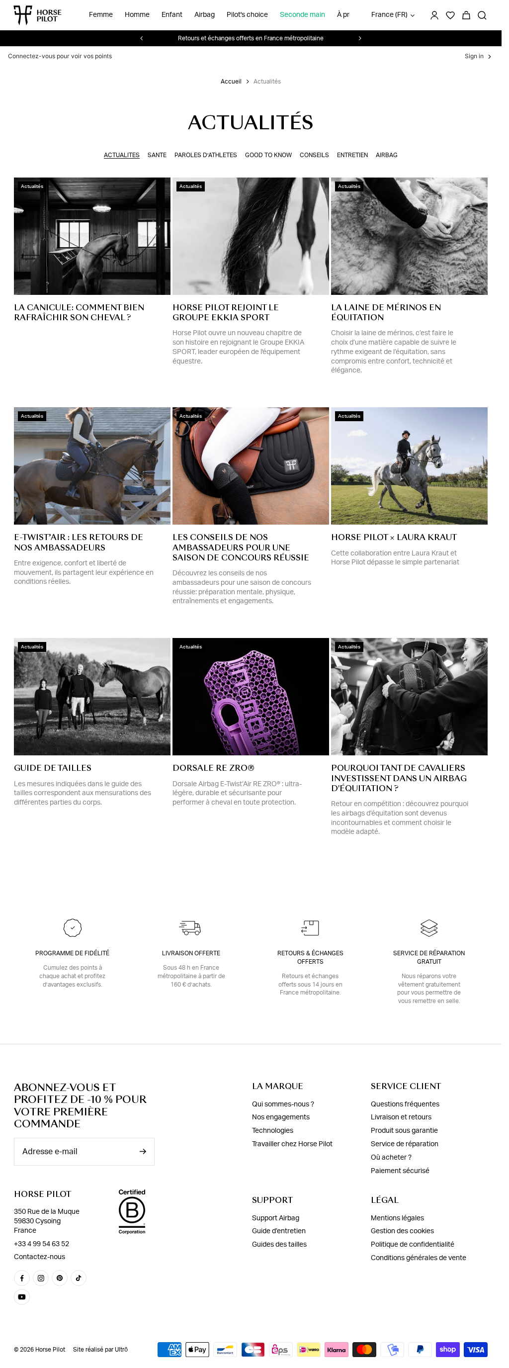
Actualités (122, 155)
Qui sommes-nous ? (283, 1104)
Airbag (204, 14)
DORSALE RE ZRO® (213, 768)
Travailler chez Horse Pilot (292, 1144)
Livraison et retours (401, 1117)
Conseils (314, 155)
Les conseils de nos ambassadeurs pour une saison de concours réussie (240, 547)
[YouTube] (22, 1297)
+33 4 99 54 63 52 (41, 1244)
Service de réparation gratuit (429, 957)
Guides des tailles (279, 1244)
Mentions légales (397, 1218)
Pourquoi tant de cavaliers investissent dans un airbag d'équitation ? (399, 778)
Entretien (352, 155)
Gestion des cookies (402, 1231)
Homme (137, 14)
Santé (157, 155)
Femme (101, 14)
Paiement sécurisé (400, 1170)
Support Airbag (275, 1218)
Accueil (231, 82)
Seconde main (302, 14)
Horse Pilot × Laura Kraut (394, 537)
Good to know (268, 155)
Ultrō (121, 1350)
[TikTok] (78, 1278)
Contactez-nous (39, 1257)
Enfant (172, 14)
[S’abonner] (143, 1151)
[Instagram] (41, 1278)
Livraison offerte (191, 953)
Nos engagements (281, 1117)
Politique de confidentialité (412, 1244)
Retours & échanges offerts (310, 957)
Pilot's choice (247, 14)
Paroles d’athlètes (205, 155)
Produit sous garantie (404, 1130)
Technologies (272, 1130)
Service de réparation (404, 1144)
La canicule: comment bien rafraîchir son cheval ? (79, 312)
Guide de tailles (52, 768)
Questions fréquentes (405, 1104)
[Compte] (434, 15)
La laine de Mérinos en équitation (386, 312)
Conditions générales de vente (418, 1258)
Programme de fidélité (72, 953)
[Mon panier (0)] (466, 15)
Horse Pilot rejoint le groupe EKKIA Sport (225, 312)
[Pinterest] (60, 1278)
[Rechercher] (482, 15)
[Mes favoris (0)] (450, 15)
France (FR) (389, 14)
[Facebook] (22, 1278)
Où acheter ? (391, 1157)
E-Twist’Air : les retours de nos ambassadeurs (78, 542)
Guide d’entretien (279, 1231)
